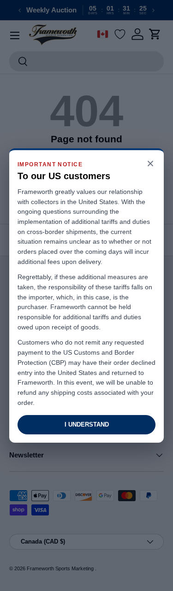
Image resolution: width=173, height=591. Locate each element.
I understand (87, 424)
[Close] (150, 164)
